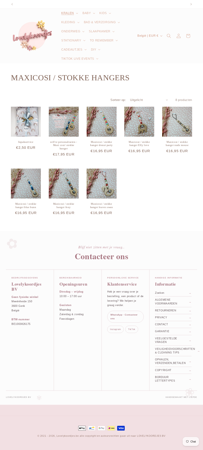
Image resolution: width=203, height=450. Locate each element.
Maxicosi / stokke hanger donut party (101, 143)
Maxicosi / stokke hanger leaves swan (101, 205)
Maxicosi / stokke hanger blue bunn (25, 205)
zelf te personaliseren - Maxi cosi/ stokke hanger (63, 145)
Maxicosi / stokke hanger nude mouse (177, 143)
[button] (69, 13)
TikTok (131, 329)
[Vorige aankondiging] (12, 4)
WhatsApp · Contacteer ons (124, 317)
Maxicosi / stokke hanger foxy (63, 205)
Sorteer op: (118, 100)
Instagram (115, 329)
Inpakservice (25, 141)
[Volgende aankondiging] (191, 4)
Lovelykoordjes (65, 436)
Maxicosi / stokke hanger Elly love (139, 143)
